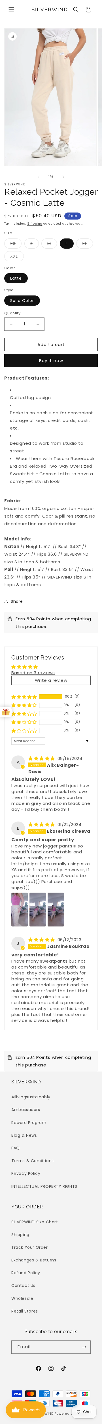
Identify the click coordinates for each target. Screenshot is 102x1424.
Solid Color (22, 300)
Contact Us (23, 1285)
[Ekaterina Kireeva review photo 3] (56, 909)
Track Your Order (29, 1247)
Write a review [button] (51, 680)
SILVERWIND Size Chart (34, 1222)
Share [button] (17, 601)
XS (16, 244)
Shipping (34, 224)
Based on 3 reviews (33, 673)
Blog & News (24, 1135)
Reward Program (28, 1122)
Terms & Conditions (32, 1161)
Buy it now (51, 360)
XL (87, 244)
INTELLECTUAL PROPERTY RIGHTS (44, 1186)
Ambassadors (25, 1109)
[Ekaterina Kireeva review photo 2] (37, 909)
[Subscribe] (84, 1347)
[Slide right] (63, 176)
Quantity (12, 313)
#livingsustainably (30, 1097)
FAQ (15, 1148)
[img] (42, 758)
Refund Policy (25, 1273)
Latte (16, 278)
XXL (17, 257)
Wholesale (22, 1298)
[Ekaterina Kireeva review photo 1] (19, 909)
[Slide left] (38, 176)
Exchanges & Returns (33, 1260)
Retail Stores (24, 1311)
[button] (11, 9)
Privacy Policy (25, 1173)
